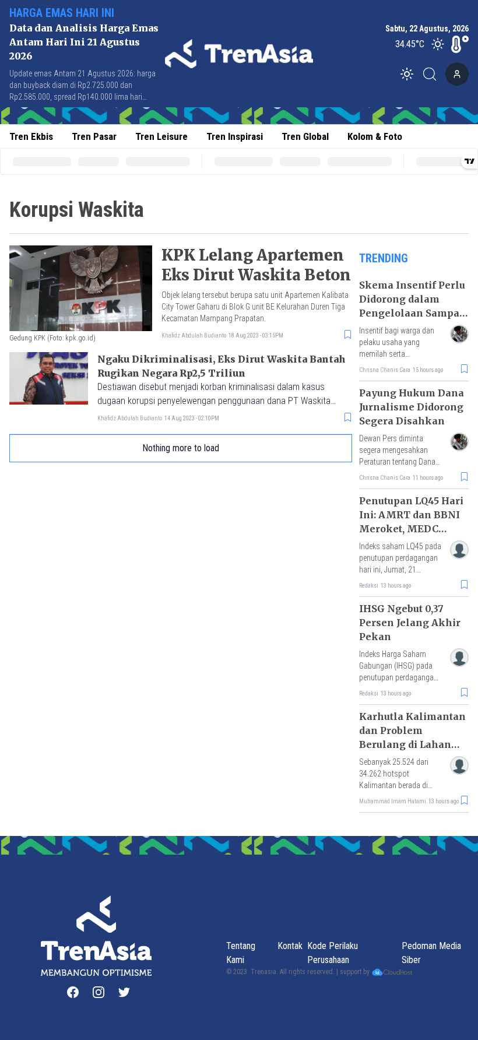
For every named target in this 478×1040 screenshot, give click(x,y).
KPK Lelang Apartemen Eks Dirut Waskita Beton (256, 264)
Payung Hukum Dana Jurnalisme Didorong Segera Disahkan (411, 407)
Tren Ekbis (31, 136)
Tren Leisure (161, 136)
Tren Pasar (94, 136)
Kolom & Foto (374, 136)
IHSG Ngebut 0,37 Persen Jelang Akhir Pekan (410, 622)
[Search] (433, 74)
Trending (383, 258)
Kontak (290, 945)
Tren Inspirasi (234, 136)
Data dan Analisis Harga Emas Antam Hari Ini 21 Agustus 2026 (84, 42)
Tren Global (305, 136)
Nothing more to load (180, 448)
